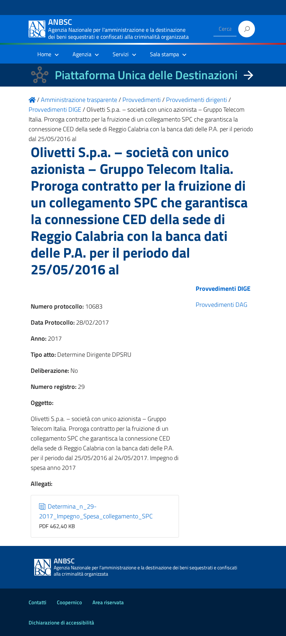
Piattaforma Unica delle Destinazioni (146, 75)
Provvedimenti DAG (221, 304)
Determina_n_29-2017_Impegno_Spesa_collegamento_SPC (96, 511)
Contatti (37, 602)
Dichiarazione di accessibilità (61, 623)
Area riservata (108, 602)
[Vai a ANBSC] (32, 99)
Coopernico (69, 602)
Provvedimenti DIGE (223, 288)
